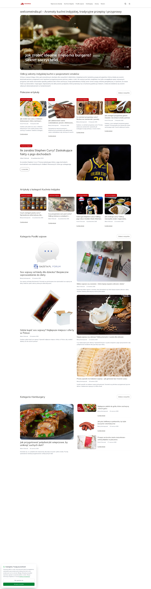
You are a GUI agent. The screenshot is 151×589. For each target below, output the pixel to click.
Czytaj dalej (24, 169)
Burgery (29, 50)
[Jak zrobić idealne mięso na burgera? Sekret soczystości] (75, 42)
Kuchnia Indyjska (69, 4)
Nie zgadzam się (19, 580)
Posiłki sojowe (80, 4)
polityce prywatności (24, 576)
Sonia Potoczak (24, 123)
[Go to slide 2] (126, 66)
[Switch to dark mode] (129, 3)
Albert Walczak (29, 64)
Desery (97, 4)
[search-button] (125, 4)
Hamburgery (89, 4)
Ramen (103, 4)
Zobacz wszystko (124, 93)
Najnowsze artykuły (56, 4)
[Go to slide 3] (128, 67)
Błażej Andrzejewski (53, 125)
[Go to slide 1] (124, 66)
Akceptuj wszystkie (19, 584)
